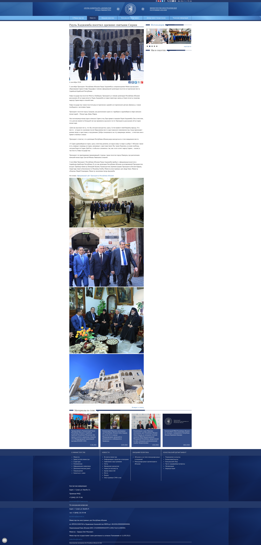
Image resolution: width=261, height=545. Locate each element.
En (182, 1)
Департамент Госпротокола (156, 18)
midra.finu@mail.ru (75, 539)
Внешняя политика (108, 18)
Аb (179, 1)
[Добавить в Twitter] (136, 82)
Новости (92, 18)
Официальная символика (82, 466)
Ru (185, 1)
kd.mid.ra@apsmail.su (76, 516)
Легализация (169, 466)
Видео (106, 475)
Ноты (106, 464)
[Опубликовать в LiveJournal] (139, 82)
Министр (76, 457)
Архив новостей (109, 471)
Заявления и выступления (113, 462)
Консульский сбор (171, 462)
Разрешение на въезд (172, 457)
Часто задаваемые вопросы (175, 464)
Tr (188, 1)
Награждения (78, 471)
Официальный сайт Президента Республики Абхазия (95, 176)
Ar (191, 1)
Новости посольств (111, 468)
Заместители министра (81, 459)
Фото (106, 473)
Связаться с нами (79, 473)
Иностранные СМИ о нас (112, 478)
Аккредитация (170, 468)
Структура (76, 462)
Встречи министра (110, 457)
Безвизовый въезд (171, 459)
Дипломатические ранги (81, 468)
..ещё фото (187, 46)
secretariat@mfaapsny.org (78, 501)
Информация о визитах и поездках (116, 459)
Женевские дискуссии (111, 466)
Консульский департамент (130, 18)
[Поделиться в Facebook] (129, 82)
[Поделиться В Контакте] (133, 82)
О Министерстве (78, 18)
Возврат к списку (138, 407)
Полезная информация (180, 18)
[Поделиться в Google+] (142, 82)
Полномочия (77, 464)
